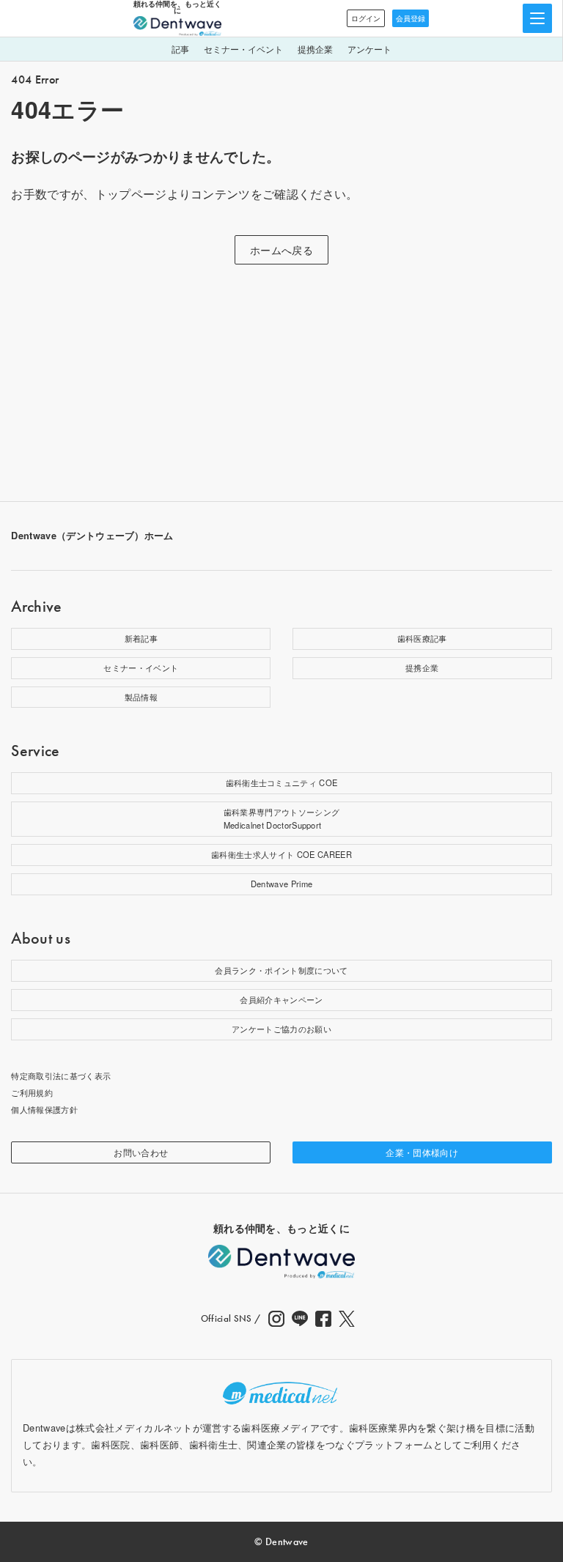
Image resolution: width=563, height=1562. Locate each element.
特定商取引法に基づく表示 (61, 1075)
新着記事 (141, 638)
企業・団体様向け (422, 1152)
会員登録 (410, 18)
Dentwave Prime (281, 883)
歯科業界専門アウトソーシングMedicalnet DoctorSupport (281, 818)
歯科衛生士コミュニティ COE (282, 782)
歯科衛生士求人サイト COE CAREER (281, 854)
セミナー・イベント (243, 48)
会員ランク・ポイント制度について (281, 970)
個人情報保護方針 (44, 1109)
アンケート (369, 48)
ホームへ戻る (281, 250)
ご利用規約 (32, 1092)
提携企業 (315, 48)
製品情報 (141, 697)
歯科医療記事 (422, 638)
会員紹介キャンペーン (281, 999)
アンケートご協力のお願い (281, 1028)
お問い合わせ (141, 1152)
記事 (180, 48)
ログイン (365, 18)
